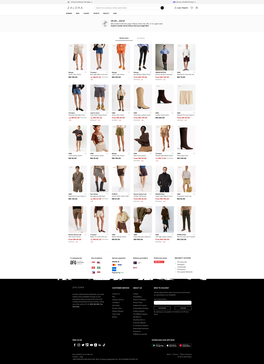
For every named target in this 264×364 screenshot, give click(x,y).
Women (69, 13)
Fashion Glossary (118, 311)
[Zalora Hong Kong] (93, 268)
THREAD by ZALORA (140, 334)
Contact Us (116, 294)
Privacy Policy (138, 302)
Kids (115, 13)
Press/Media (137, 297)
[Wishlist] (192, 8)
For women (162, 308)
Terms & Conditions (139, 299)
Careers (135, 294)
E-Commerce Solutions (140, 325)
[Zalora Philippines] (93, 273)
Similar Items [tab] (124, 38)
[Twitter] (83, 345)
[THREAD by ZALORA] (87, 345)
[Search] (162, 7)
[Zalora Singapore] (93, 263)
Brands (114, 317)
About (169, 354)
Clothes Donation (138, 311)
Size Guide (115, 305)
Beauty (106, 13)
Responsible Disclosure (140, 328)
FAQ (113, 297)
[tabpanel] (132, 144)
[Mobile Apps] (96, 345)
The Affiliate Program (140, 314)
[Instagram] (79, 345)
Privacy (175, 354)
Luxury (86, 13)
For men (183, 308)
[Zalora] (75, 8)
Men (77, 13)
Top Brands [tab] (141, 38)
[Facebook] (74, 345)
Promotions (137, 331)
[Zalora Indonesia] (99, 273)
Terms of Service (186, 354)
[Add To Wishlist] (85, 72)
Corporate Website (139, 323)
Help (81, 357)
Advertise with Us (139, 320)
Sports (96, 13)
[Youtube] (91, 345)
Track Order (116, 314)
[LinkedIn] (100, 345)
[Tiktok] (117, 345)
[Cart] (197, 8)
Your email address (160, 299)
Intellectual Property (140, 305)
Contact (75, 357)
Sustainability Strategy (140, 308)
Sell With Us (137, 317)
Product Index (117, 308)
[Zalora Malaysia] (99, 263)
